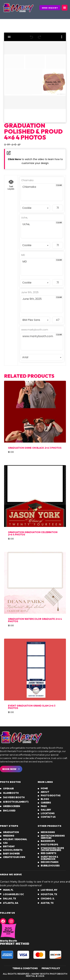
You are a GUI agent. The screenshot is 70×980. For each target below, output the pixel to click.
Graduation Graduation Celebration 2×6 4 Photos (32, 533)
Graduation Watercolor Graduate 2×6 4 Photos (35, 620)
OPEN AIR (8, 788)
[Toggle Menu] (64, 8)
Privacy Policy (51, 968)
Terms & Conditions (25, 968)
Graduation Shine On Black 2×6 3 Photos (35, 447)
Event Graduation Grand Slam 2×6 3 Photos (31, 707)
